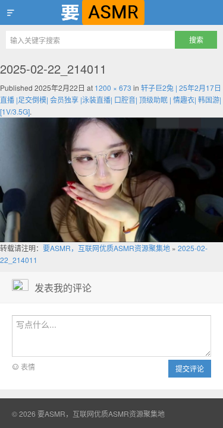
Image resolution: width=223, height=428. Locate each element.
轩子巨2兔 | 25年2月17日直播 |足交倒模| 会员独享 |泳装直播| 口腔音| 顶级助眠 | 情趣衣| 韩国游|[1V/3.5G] (110, 99)
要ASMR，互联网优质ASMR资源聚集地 (111, 12)
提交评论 (189, 368)
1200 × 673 (113, 88)
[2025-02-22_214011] (111, 178)
